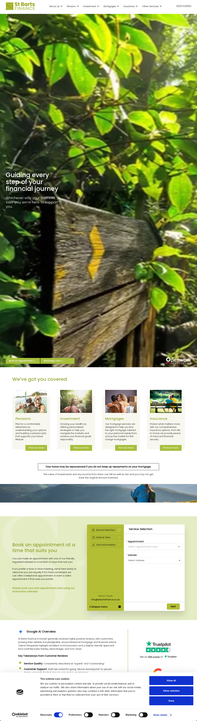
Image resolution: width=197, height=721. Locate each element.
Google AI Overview (41, 631)
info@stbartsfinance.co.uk (105, 599)
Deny (171, 700)
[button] (61, 6)
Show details (160, 715)
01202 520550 (183, 6)
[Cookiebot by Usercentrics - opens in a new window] (19, 715)
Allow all (171, 680)
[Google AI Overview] (22, 631)
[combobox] (152, 560)
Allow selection (171, 690)
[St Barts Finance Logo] (20, 6)
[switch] (88, 714)
